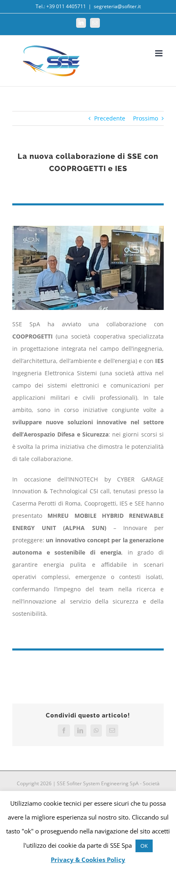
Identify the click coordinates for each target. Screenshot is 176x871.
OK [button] (144, 845)
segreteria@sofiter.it (117, 6)
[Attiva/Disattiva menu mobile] (159, 53)
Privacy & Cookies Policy (88, 859)
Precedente (109, 118)
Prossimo (145, 118)
